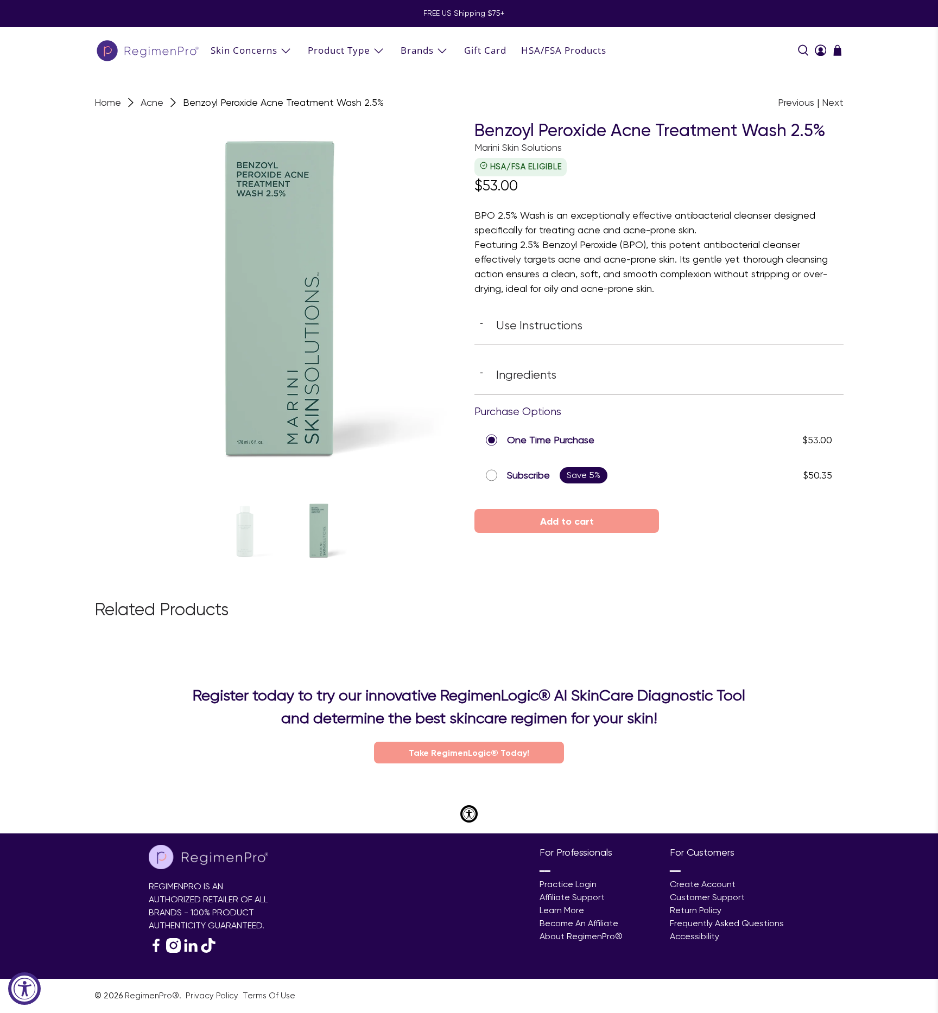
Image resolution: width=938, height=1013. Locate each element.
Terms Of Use (269, 996)
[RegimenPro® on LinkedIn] (190, 950)
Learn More (562, 910)
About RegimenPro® (581, 936)
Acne (152, 102)
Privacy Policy (213, 996)
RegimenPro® (152, 996)
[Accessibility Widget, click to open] (24, 988)
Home (107, 102)
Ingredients (518, 374)
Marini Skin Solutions (518, 147)
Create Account (703, 884)
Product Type (339, 50)
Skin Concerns (244, 50)
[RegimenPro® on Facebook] (156, 950)
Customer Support (707, 897)
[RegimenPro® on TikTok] (208, 950)
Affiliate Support (572, 897)
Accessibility (694, 936)
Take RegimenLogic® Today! (469, 752)
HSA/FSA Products (563, 50)
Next (833, 102)
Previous (796, 102)
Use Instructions (531, 325)
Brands (417, 50)
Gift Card (485, 50)
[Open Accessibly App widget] (469, 814)
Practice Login (568, 884)
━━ (545, 871)
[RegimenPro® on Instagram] (173, 950)
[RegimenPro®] (148, 50)
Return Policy (695, 910)
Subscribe (528, 475)
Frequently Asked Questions (727, 923)
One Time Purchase (550, 439)
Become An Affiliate (579, 923)
